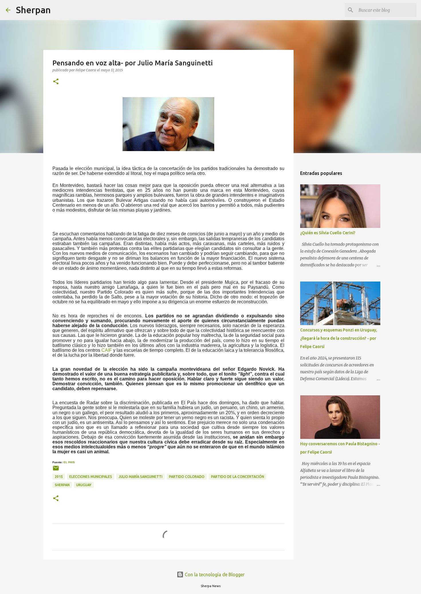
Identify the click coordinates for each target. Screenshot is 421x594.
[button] (55, 82)
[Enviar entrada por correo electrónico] (55, 470)
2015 (59, 476)
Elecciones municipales (90, 476)
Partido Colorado (186, 476)
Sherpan (33, 10)
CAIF (106, 350)
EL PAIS (69, 462)
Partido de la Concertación (237, 476)
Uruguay (83, 485)
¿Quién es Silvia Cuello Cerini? (327, 232)
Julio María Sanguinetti (140, 476)
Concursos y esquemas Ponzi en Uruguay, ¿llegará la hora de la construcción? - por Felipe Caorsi (338, 338)
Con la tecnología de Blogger (214, 574)
